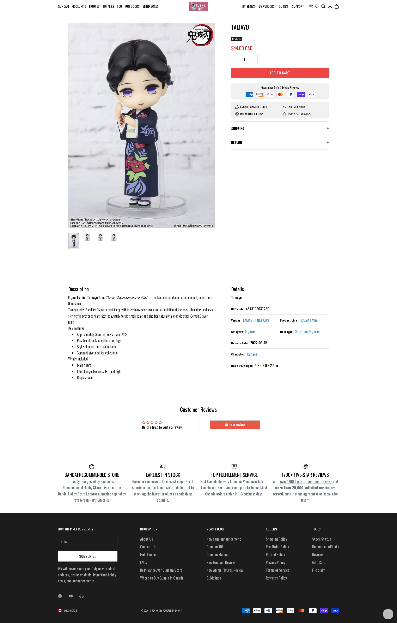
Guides (283, 6)
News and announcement (224, 539)
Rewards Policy (276, 578)
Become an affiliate (325, 546)
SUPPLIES (108, 6)
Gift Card (318, 562)
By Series (248, 6)
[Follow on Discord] (81, 596)
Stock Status (321, 539)
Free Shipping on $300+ (251, 113)
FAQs (143, 562)
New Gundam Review (221, 562)
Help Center (148, 554)
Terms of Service (277, 570)
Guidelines (214, 578)
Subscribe (87, 556)
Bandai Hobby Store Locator (77, 493)
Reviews (317, 554)
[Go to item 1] (74, 241)
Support (298, 6)
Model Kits (79, 6)
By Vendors (267, 6)
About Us (146, 539)
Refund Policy (275, 554)
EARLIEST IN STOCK (296, 106)
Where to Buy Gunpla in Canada (162, 578)
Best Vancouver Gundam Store (161, 570)
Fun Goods (132, 6)
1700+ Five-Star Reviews (299, 113)
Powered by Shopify (172, 610)
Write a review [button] (235, 424)
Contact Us (148, 546)
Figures (94, 6)
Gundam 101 (215, 546)
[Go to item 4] (114, 237)
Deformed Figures (307, 331)
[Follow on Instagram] (60, 596)
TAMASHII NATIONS (256, 320)
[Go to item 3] (100, 237)
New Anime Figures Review (225, 570)
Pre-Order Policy (277, 546)
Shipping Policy (276, 539)
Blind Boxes (150, 6)
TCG (119, 6)
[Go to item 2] (87, 237)
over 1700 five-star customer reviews (306, 481)
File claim (318, 570)
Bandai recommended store (254, 106)
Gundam (63, 6)
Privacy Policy (275, 562)
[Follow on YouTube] (71, 596)
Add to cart (280, 72)
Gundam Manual (217, 554)
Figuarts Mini (308, 320)
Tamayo (251, 354)
